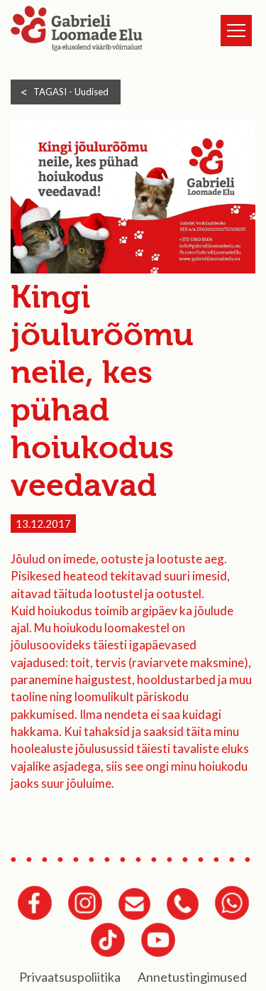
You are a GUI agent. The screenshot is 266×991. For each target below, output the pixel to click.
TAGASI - (71, 91)
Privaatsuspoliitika (70, 977)
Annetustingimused (192, 977)
